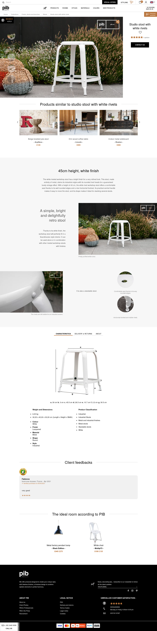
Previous (3, 57)
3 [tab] (11, 57)
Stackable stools (84, 427)
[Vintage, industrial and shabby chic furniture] (7, 8)
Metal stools (83, 423)
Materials (85, 8)
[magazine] (45, 8)
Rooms (65, 8)
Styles (74, 8)
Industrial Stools (84, 417)
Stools (45, 14)
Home (6, 14)
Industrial (82, 414)
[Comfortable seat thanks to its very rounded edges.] (125, 279)
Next (120, 57)
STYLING (124, 2)
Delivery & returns (83, 334)
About (98, 334)
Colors (96, 8)
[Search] (3, 2)
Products (54, 8)
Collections (14, 14)
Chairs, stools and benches (31, 14)
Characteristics (63, 334)
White (80, 430)
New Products (109, 8)
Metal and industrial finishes (89, 420)
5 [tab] (11, 79)
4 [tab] (11, 68)
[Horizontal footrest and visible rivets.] (125, 304)
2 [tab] (11, 46)
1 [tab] (11, 36)
